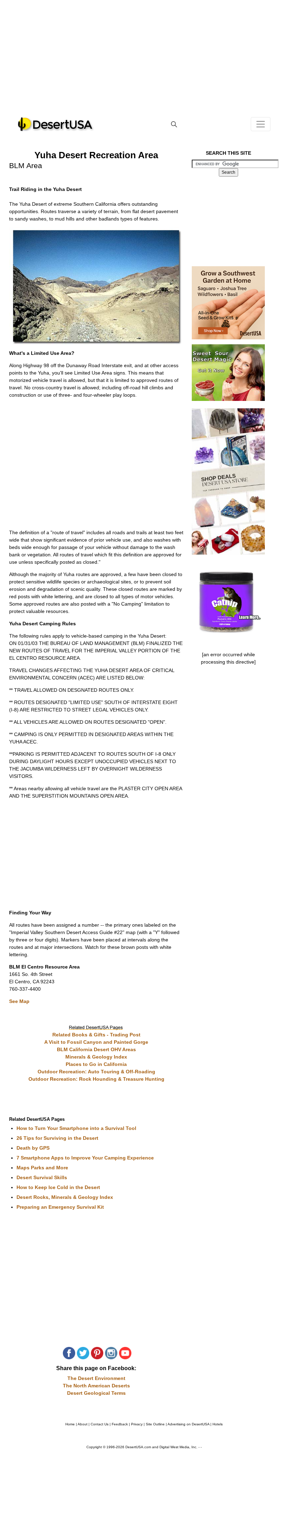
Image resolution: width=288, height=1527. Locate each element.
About (82, 1424)
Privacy (137, 1424)
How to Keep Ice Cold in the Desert (58, 1187)
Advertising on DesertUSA (188, 1424)
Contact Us (100, 1424)
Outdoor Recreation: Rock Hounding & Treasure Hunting (96, 1079)
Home (70, 1424)
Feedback (120, 1424)
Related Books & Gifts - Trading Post (96, 1034)
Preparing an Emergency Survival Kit (60, 1207)
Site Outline (155, 1424)
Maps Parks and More (42, 1167)
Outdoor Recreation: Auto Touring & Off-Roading (96, 1071)
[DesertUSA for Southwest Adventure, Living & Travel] (56, 124)
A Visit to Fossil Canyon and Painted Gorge (96, 1042)
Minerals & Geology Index (96, 1057)
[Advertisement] (144, 63)
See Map (19, 1001)
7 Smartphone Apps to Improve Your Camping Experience (85, 1158)
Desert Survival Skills (42, 1177)
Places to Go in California (96, 1064)
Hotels (217, 1424)
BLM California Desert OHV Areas (96, 1049)
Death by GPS (33, 1148)
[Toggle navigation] (260, 124)
